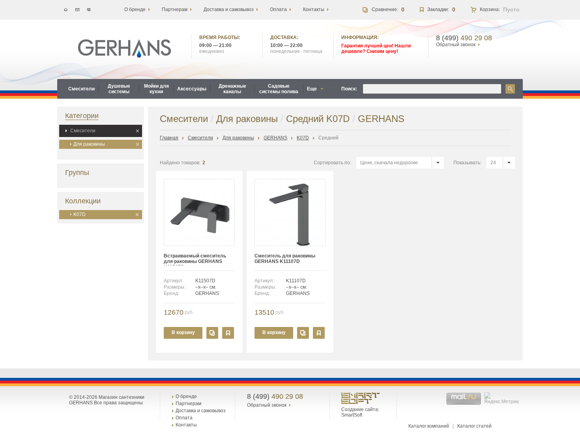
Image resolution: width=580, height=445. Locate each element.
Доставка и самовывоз (201, 410)
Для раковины (89, 144)
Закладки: (438, 9)
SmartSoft (351, 415)
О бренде (186, 396)
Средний (328, 138)
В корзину (183, 332)
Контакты (186, 425)
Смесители (82, 130)
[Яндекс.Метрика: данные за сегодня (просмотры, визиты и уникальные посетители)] (502, 398)
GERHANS (275, 138)
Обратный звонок (455, 44)
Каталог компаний (428, 426)
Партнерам (188, 403)
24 (493, 162)
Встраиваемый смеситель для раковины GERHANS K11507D (195, 259)
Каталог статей (474, 426)
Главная (169, 138)
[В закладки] (228, 333)
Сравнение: (385, 9)
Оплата (184, 418)
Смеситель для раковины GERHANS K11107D (284, 258)
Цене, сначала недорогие (389, 162)
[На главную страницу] (124, 48)
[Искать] (510, 89)
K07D (79, 214)
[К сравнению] (212, 333)
